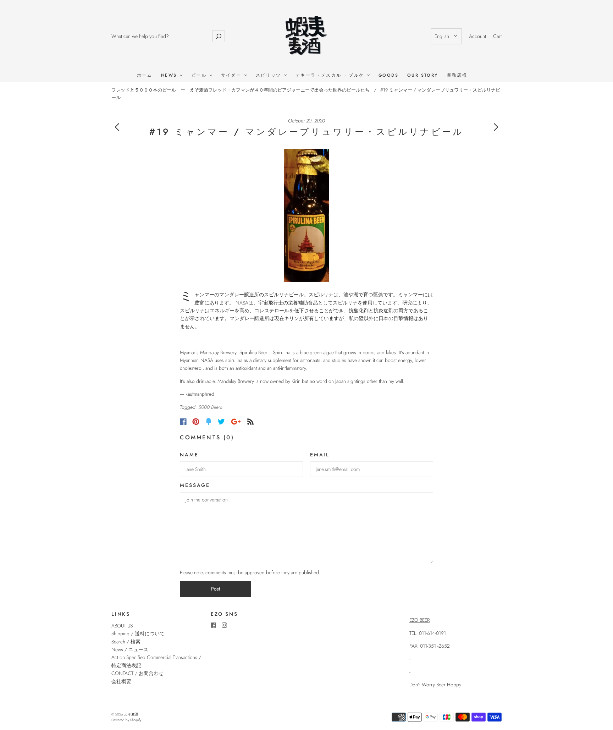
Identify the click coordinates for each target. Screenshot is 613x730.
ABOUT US (122, 625)
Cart (497, 36)
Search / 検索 (125, 641)
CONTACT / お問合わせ (137, 673)
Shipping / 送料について (140, 633)
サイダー (232, 75)
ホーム (144, 75)
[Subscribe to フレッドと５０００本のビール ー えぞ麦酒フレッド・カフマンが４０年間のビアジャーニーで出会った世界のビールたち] (250, 421)
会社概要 (121, 681)
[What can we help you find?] (161, 36)
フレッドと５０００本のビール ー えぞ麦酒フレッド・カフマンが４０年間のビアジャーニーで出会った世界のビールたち (240, 90)
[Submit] (218, 36)
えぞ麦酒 (131, 714)
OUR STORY (422, 75)
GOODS (388, 75)
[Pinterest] (195, 421)
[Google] (236, 421)
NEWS (170, 75)
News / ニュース (129, 649)
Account (477, 36)
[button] (446, 36)
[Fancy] (208, 421)
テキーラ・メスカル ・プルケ (331, 75)
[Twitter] (221, 421)
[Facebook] (183, 421)
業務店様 (457, 75)
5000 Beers (210, 407)
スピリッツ (269, 75)
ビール (200, 75)
